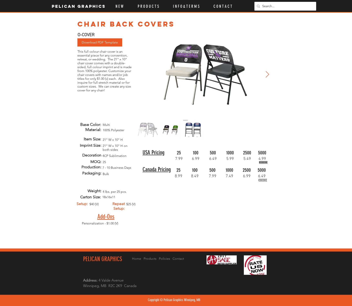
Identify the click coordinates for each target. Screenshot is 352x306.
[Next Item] (267, 74)
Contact (178, 259)
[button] (152, 6)
